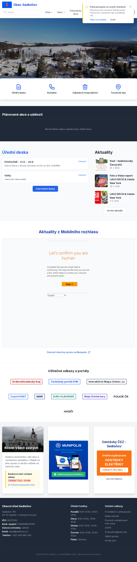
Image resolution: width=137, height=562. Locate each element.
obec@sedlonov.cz (18, 531)
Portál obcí (110, 540)
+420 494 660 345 (21, 535)
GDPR (108, 527)
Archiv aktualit (115, 210)
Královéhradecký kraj (116, 532)
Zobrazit (82, 161)
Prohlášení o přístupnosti (117, 511)
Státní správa (111, 536)
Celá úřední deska (45, 188)
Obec (60, 12)
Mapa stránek (112, 516)
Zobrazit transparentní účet (23, 485)
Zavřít (112, 20)
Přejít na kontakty (98, 20)
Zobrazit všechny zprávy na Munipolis (67, 352)
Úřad (47, 12)
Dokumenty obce (75, 12)
